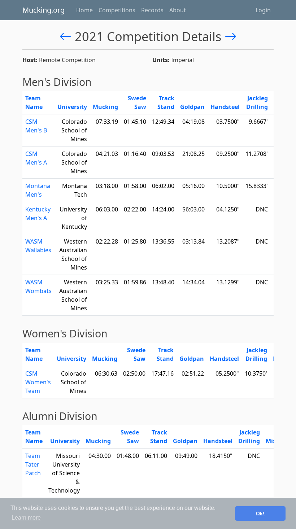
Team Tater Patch (33, 464)
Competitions (117, 10)
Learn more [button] (26, 518)
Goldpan (192, 107)
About (177, 10)
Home (84, 10)
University (72, 107)
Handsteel (225, 107)
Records (152, 10)
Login (263, 10)
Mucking (105, 107)
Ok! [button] (260, 513)
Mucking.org (43, 10)
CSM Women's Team (38, 382)
